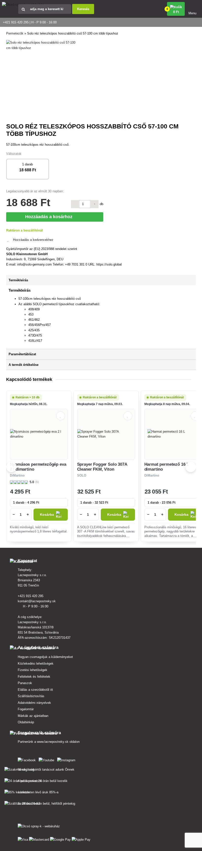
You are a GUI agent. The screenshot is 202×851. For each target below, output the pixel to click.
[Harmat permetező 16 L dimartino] (173, 434)
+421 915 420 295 (31, 596)
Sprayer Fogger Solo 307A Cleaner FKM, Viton (102, 467)
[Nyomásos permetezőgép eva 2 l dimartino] (38, 434)
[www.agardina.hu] (28, 759)
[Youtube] (47, 759)
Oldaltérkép (26, 722)
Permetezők (14, 33)
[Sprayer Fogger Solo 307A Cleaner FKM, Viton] (106, 434)
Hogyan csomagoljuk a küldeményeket (45, 657)
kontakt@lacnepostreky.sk (37, 601)
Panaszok (25, 683)
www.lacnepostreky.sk (52, 742)
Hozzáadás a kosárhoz (50, 216)
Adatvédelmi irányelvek (34, 703)
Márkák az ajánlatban (33, 716)
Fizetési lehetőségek (32, 670)
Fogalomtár (26, 709)
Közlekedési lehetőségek (35, 663)
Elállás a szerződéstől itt (35, 689)
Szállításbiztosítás (31, 696)
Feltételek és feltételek (34, 676)
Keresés (83, 9)
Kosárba (47, 514)
